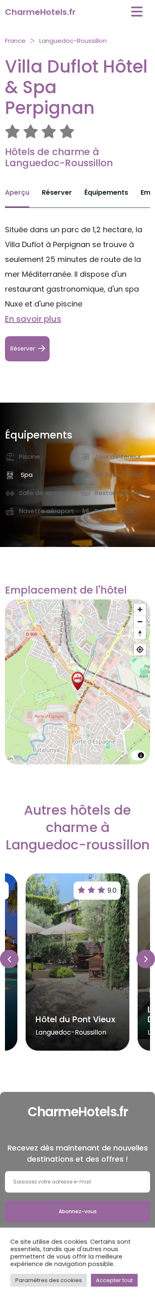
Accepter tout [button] (114, 1280)
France (15, 40)
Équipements (106, 192)
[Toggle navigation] (137, 11)
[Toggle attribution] (141, 755)
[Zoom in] (140, 609)
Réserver (57, 192)
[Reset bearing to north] (140, 633)
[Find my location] (140, 649)
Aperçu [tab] (17, 192)
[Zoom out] (140, 621)
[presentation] (9, 959)
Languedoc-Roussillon (73, 40)
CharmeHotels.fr (40, 12)
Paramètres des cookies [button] (48, 1280)
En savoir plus (33, 319)
